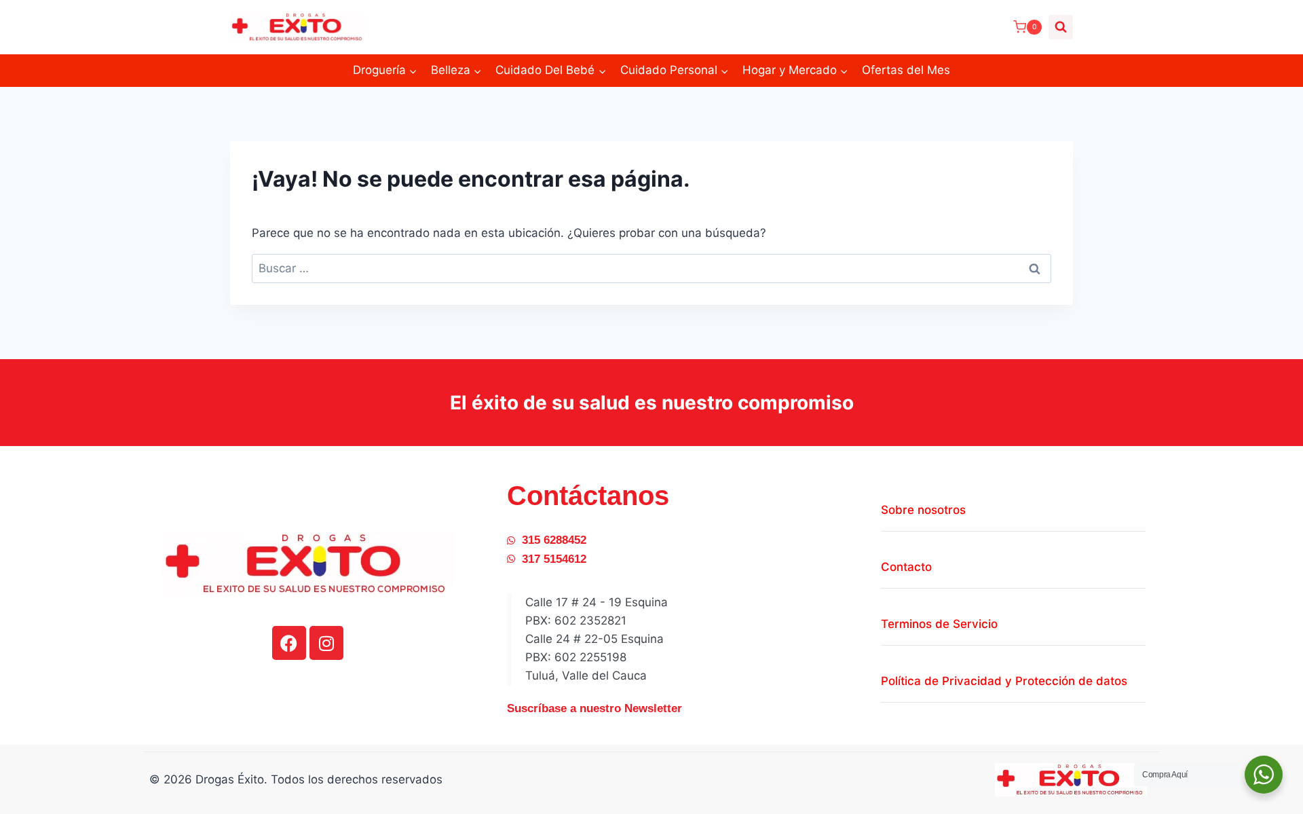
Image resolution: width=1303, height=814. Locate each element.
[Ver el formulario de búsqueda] (1061, 27)
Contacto (906, 567)
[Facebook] (289, 643)
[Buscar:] (651, 268)
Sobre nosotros (923, 510)
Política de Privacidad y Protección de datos (1004, 681)
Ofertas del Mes (906, 70)
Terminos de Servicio (939, 624)
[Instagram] (326, 643)
